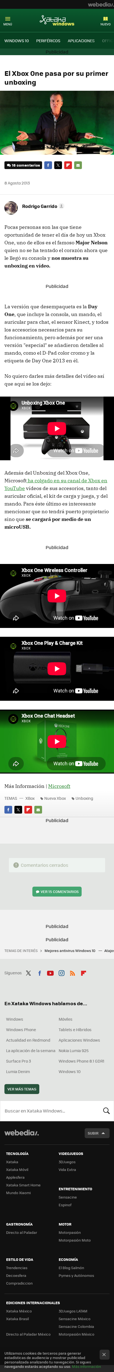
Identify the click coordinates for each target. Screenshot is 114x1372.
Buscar (107, 1111)
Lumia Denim (18, 1071)
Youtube (50, 972)
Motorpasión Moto (75, 1240)
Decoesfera (16, 1275)
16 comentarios (26, 165)
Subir (93, 1133)
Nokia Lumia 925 (74, 1050)
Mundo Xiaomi (18, 1192)
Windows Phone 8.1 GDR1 (81, 1061)
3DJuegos (67, 1161)
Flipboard (68, 165)
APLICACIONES (81, 40)
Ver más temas (21, 1089)
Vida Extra (67, 1169)
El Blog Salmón (71, 1267)
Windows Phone (21, 1029)
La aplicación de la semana (30, 1050)
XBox (30, 798)
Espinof (65, 1204)
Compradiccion (19, 1283)
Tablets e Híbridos (75, 1029)
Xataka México (19, 1311)
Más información (86, 1366)
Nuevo (105, 24)
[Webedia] (101, 4)
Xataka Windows (57, 20)
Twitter (58, 165)
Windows (14, 1019)
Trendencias (16, 1267)
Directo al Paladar (21, 1232)
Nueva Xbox (55, 798)
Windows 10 (70, 1071)
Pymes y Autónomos (76, 1275)
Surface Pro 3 (18, 1061)
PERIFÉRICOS (48, 40)
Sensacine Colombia (76, 1326)
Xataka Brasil (17, 1318)
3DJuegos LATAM (73, 1311)
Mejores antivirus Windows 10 (70, 950)
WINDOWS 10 (16, 40)
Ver (60, 891)
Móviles (65, 1019)
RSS (72, 972)
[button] (42, 206)
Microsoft (59, 786)
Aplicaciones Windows (79, 1040)
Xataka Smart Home (23, 1185)
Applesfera (15, 1177)
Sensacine (68, 1197)
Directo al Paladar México (28, 1334)
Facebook (48, 165)
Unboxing (84, 798)
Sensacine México (74, 1318)
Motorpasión (70, 1232)
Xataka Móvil (17, 1169)
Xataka (12, 1161)
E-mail (78, 165)
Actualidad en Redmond (28, 1040)
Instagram (61, 972)
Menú (7, 24)
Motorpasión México (76, 1334)
